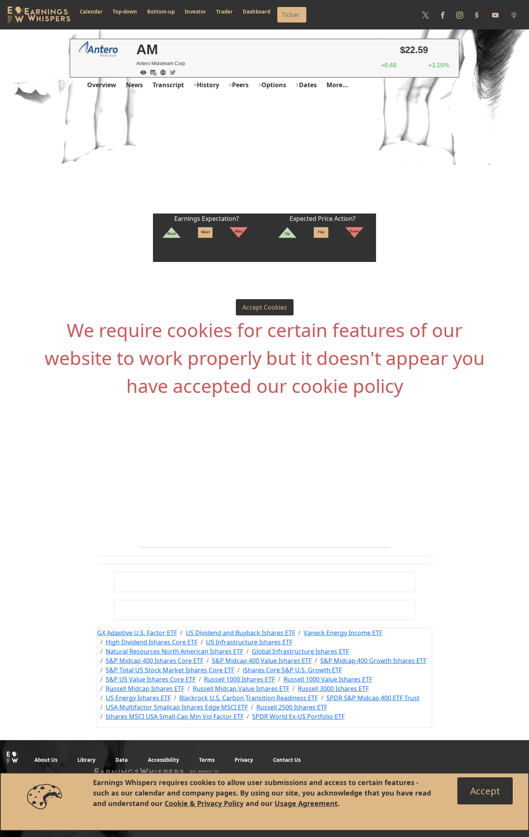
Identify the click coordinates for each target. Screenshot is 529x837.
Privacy (244, 759)
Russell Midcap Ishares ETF (145, 688)
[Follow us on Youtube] (495, 15)
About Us (45, 759)
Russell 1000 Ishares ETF (239, 679)
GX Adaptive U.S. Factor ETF (137, 633)
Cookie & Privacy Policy (204, 803)
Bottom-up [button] (161, 11)
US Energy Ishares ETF (138, 698)
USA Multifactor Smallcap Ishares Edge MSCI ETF (177, 707)
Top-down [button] (125, 11)
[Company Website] (161, 71)
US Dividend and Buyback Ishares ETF (240, 633)
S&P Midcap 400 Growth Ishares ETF (373, 660)
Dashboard (256, 11)
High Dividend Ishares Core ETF (152, 642)
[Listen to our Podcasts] (513, 15)
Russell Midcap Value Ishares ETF (241, 688)
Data (121, 759)
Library (86, 759)
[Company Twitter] (171, 71)
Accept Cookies (264, 307)
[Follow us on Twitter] (425, 15)
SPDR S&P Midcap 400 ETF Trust (372, 698)
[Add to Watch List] (141, 71)
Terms (207, 759)
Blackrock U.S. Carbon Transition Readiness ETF (248, 698)
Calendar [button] (91, 11)
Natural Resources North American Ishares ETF (174, 651)
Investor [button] (195, 11)
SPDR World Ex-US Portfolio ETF (298, 716)
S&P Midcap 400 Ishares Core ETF (154, 660)
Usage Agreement (306, 803)
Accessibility (163, 759)
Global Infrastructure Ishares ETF (300, 651)
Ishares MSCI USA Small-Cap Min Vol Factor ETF (175, 716)
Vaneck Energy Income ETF (343, 633)
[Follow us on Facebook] (442, 15)
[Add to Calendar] (151, 71)
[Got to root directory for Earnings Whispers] (37, 14)
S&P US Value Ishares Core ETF (151, 679)
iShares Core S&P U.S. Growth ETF (292, 670)
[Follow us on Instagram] (459, 15)
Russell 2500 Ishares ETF (291, 707)
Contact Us (287, 759)
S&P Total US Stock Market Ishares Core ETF (170, 670)
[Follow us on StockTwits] (476, 15)
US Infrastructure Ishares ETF (249, 642)
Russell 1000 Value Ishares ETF (327, 679)
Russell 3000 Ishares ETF (333, 688)
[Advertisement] (264, 155)
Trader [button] (224, 11)
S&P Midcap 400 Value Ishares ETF (262, 660)
